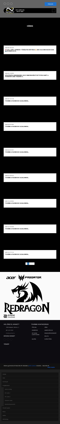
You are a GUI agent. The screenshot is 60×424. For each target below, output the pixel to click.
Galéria (34, 339)
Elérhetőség (48, 339)
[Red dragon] (27, 298)
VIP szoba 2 (7, 396)
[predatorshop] (30, 277)
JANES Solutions (32, 365)
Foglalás (50, 4)
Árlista (46, 336)
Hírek (45, 327)
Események (35, 330)
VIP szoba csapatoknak (35, 333)
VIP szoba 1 (7, 393)
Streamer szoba (8, 400)
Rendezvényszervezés (50, 333)
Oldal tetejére (51, 367)
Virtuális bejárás (6, 408)
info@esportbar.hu (10, 333)
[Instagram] (8, 4)
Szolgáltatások (6, 385)
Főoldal (34, 327)
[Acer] (11, 277)
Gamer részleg (48, 330)
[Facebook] (5, 4)
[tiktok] (11, 4)
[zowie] (9, 316)
